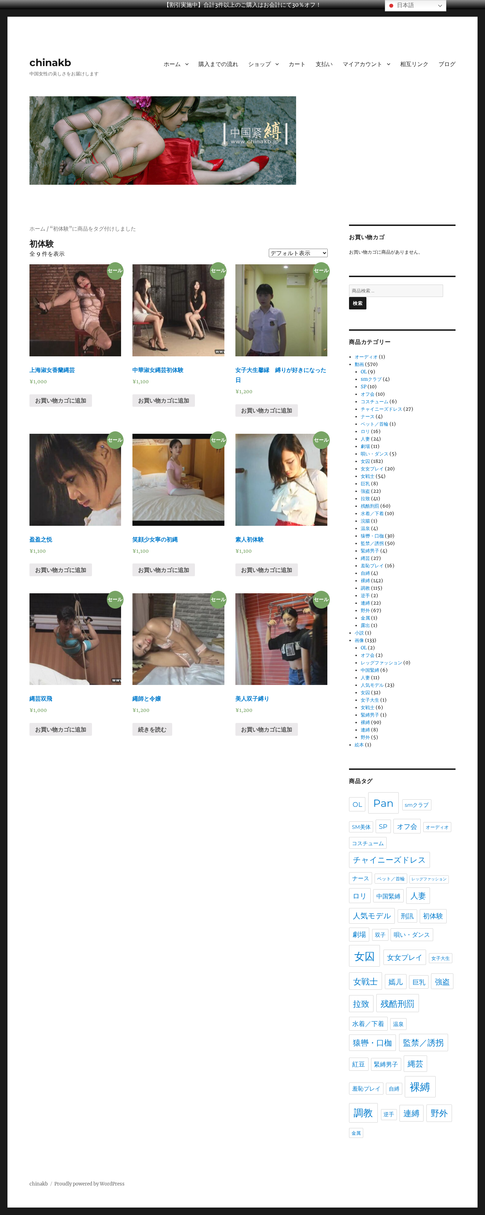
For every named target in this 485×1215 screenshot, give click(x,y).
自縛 (365, 573)
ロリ (365, 431)
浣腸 (365, 521)
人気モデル (372, 685)
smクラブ (371, 379)
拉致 (365, 499)
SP (363, 387)
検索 (358, 303)
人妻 (365, 439)
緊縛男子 (370, 551)
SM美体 (361, 827)
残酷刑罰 (370, 506)
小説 (359, 633)
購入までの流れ (218, 64)
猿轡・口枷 (372, 536)
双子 (380, 935)
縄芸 (365, 558)
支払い (324, 64)
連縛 (365, 603)
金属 (365, 618)
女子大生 (370, 700)
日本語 (405, 5)
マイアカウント (362, 64)
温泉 (365, 528)
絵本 (359, 745)
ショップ (259, 64)
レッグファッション (381, 663)
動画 (359, 364)
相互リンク (414, 64)
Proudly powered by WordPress (89, 1184)
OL (364, 372)
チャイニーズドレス (381, 409)
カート (297, 64)
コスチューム (374, 402)
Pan (383, 803)
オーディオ (366, 357)
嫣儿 (395, 982)
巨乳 (365, 484)
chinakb (50, 62)
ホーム (172, 64)
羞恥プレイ (372, 566)
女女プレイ (372, 469)
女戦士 (368, 476)
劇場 (365, 446)
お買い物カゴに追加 (60, 400)
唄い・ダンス (374, 454)
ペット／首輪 (374, 424)
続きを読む (152, 729)
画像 (359, 640)
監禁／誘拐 (372, 543)
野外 (365, 611)
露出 (365, 625)
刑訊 (407, 916)
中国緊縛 (370, 670)
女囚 (365, 461)
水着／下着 (372, 514)
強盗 (365, 491)
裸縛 (365, 581)
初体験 (433, 916)
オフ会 (368, 394)
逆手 (365, 596)
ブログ (447, 64)
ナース (368, 417)
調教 (365, 588)
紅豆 (358, 1064)
